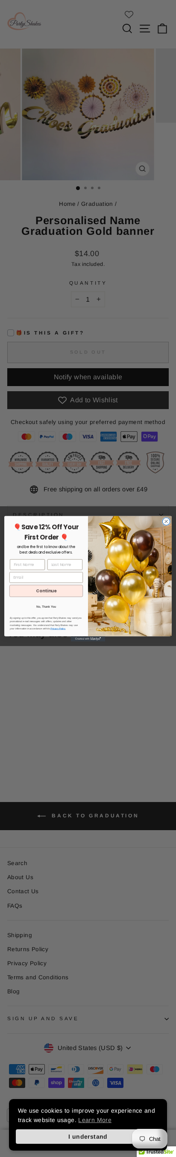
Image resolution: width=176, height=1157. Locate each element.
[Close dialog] (166, 521)
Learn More (94, 1120)
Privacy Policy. (58, 628)
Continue (46, 591)
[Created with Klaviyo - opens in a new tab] (88, 638)
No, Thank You (46, 606)
